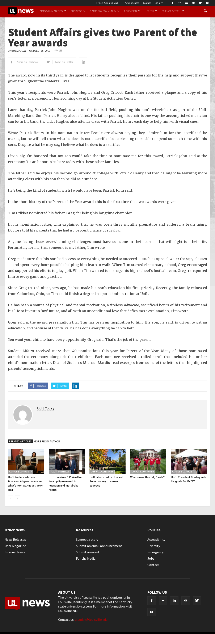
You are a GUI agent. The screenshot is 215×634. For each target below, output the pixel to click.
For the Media (86, 558)
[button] (205, 11)
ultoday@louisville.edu (91, 619)
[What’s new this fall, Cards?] (148, 461)
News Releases (132, 2)
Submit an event (88, 552)
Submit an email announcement (99, 546)
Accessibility (156, 539)
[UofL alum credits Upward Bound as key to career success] (107, 461)
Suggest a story (87, 539)
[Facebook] (172, 3)
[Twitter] (200, 3)
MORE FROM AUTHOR (47, 441)
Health (149, 11)
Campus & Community (103, 11)
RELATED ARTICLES (20, 441)
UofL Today (18, 51)
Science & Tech (171, 11)
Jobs (150, 558)
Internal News (15, 552)
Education (130, 11)
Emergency (155, 552)
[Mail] (193, 3)
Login (157, 2)
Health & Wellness (59, 471)
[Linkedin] (186, 3)
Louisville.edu (67, 611)
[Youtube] (207, 3)
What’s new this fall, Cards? (147, 477)
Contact (147, 2)
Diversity (153, 546)
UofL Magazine (15, 546)
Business (76, 11)
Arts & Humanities (51, 11)
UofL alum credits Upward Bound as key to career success (106, 481)
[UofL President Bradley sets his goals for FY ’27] (189, 461)
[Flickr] (179, 3)
